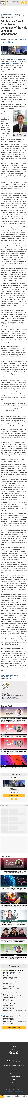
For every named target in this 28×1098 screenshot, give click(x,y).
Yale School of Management (12, 63)
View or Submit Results (14, 1027)
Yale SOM (8, 678)
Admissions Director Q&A (17, 59)
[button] (11, 799)
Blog (6, 14)
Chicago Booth (4, 1095)
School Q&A (12, 14)
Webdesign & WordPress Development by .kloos (14, 1091)
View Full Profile (14, 795)
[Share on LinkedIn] (4, 42)
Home (2, 14)
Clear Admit (22, 39)
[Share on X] (6, 42)
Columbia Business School (22, 1095)
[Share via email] (12, 42)
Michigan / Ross (13, 1095)
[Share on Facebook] (9, 42)
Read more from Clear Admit (10, 698)
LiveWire (2, 1096)
